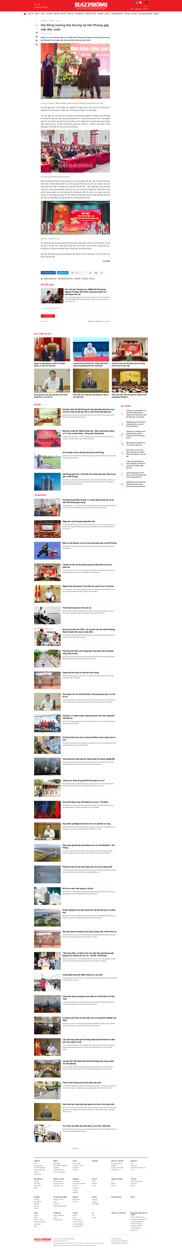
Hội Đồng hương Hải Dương (65, 278)
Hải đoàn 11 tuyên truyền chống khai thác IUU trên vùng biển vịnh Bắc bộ (88, 717)
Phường (113, 1183)
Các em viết (76, 1188)
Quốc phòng (37, 1174)
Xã (112, 1181)
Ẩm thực (36, 1206)
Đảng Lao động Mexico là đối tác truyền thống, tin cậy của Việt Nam (49, 364)
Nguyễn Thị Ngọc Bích (50, 278)
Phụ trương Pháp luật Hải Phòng (139, 1213)
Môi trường (76, 1167)
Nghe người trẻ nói (78, 1226)
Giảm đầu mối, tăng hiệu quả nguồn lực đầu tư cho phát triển (91, 396)
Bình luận (94, 1183)
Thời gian (97, 321)
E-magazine (138, 9)
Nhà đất (36, 1181)
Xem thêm (75, 1148)
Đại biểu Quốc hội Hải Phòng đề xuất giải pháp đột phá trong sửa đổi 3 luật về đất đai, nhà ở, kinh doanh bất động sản (88, 410)
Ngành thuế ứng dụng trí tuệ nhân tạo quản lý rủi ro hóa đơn (88, 586)
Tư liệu (94, 1185)
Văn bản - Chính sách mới (137, 1217)
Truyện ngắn (76, 1181)
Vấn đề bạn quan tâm (136, 1225)
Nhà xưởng (37, 1183)
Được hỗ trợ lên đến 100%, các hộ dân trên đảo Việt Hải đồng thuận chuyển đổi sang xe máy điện (89, 630)
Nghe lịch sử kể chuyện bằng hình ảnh (79, 521)
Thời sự (75, 1217)
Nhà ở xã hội (37, 1185)
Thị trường (56, 1167)
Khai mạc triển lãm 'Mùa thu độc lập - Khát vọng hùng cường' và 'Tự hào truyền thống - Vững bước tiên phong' (89, 432)
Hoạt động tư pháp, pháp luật (139, 1219)
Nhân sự (36, 1172)
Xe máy (94, 1217)
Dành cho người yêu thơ (79, 1183)
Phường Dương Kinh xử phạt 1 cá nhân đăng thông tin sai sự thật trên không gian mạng (88, 501)
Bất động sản (79, 14)
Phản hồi (75, 1201)
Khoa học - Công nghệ (117, 1167)
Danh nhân (56, 1203)
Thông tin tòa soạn (116, 1238)
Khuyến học (114, 1165)
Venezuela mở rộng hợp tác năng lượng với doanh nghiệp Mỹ (89, 759)
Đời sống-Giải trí (77, 1219)
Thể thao (127, 14)
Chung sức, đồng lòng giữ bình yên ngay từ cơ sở (84, 780)
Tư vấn (132, 1170)
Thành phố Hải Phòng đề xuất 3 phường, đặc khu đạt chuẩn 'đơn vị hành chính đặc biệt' (135, 465)
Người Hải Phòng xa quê (59, 1206)
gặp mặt (92, 278)
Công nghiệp (56, 1163)
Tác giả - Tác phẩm (58, 1183)
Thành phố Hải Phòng (136, 1181)
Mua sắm (36, 1203)
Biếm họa (75, 1192)
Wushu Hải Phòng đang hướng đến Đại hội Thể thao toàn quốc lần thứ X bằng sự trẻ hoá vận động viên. (88, 547)
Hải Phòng (77, 278)
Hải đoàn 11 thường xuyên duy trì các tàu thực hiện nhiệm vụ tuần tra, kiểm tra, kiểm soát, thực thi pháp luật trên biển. (89, 722)
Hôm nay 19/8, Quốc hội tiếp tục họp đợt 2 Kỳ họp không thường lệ (129, 396)
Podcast (145, 9)
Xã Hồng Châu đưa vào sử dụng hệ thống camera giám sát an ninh (89, 738)
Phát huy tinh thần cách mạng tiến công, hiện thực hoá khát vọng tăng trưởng (88, 652)
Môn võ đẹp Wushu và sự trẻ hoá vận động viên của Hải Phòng (90, 543)
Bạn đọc (156, 14)
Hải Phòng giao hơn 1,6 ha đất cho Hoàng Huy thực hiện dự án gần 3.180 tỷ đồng (89, 475)
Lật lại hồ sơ (37, 1224)
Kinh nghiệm (95, 1203)
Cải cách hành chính (39, 1170)
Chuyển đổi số (115, 1170)
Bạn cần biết (134, 1230)
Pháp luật (70, 14)
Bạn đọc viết (76, 1199)
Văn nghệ (100, 14)
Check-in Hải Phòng (78, 1222)
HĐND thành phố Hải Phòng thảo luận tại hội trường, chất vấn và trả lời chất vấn (135, 484)
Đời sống (134, 14)
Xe (92, 1213)
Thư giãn (75, 1190)
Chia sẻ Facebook (49, 272)
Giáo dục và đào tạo (116, 1163)
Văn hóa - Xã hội (38, 1219)
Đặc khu (113, 1185)
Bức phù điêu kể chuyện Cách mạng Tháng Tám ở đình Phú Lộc (90, 931)
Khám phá (94, 1199)
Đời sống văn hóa (58, 1181)
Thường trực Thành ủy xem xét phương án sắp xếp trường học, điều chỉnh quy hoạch (135, 434)
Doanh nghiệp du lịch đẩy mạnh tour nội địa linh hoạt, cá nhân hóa (89, 911)
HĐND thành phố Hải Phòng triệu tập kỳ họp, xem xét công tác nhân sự (135, 424)
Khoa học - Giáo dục (59, 14)
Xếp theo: (91, 321)
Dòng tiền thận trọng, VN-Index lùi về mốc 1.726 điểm (85, 802)
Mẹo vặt (36, 1208)
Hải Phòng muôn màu (40, 1222)
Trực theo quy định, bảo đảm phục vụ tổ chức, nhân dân (86, 1126)
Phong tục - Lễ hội (58, 1199)
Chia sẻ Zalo (63, 272)
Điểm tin (75, 1215)
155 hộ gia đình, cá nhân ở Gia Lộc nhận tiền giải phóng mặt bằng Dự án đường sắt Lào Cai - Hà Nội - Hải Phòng (88, 954)
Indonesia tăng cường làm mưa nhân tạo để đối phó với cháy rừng (89, 997)
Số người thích (105, 321)
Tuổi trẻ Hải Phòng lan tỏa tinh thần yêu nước (82, 1083)
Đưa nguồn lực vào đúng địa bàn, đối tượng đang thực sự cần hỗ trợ (50, 396)
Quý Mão (85, 278)
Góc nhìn (49, 14)
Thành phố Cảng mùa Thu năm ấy (77, 608)
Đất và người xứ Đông (145, 14)
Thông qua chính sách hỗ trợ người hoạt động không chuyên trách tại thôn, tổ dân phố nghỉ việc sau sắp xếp (136, 414)
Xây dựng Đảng (38, 1165)
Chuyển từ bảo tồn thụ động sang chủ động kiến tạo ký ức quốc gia (128, 364)
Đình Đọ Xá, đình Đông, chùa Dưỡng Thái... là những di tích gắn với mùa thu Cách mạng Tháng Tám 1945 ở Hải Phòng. (88, 677)
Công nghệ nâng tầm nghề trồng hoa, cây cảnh (83, 975)
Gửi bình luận (48, 316)
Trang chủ (44, 21)
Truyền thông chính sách (137, 1221)
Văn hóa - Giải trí (90, 14)
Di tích (55, 1201)
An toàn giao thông (78, 1224)
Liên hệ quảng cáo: (116, 1243)
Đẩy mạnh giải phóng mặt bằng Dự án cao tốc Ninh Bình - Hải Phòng (89, 846)
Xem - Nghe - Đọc (58, 1185)
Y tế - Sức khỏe (77, 1163)
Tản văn (75, 1185)
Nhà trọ (36, 1188)
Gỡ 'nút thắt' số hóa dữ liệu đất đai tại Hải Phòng (83, 452)
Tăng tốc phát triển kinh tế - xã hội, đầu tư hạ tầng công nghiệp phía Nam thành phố (90, 364)
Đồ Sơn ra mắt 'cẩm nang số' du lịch (78, 888)
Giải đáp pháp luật (135, 1228)
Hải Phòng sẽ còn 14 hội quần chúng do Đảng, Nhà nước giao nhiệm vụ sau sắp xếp (136, 453)
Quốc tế (107, 14)
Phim (35, 1226)
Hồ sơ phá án (134, 1165)
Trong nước (134, 1183)
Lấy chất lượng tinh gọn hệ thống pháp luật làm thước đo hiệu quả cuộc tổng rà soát (89, 1040)
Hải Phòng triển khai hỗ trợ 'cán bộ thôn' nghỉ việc (135, 444)
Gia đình (36, 1199)
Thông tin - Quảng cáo (118, 1213)
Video (132, 9)
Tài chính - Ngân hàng (59, 1172)
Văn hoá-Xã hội (57, 1219)
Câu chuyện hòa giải (136, 1223)
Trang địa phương (117, 14)
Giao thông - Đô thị (58, 1170)
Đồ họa (133, 1197)
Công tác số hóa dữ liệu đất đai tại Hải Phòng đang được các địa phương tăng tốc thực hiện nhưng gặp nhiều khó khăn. (89, 457)
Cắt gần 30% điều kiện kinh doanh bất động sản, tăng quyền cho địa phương (88, 1062)
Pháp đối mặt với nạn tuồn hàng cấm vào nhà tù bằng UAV (87, 867)
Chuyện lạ (94, 1201)
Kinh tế (37, 14)
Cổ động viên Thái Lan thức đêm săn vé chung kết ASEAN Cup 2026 (89, 1019)
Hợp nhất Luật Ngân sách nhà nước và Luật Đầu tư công (86, 824)
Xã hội (43, 14)
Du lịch (94, 1197)
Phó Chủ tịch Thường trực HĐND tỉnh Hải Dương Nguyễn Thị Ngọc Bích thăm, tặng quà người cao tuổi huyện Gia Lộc (85, 291)
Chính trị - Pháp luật (58, 1215)
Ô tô (93, 1215)
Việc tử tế (75, 1170)
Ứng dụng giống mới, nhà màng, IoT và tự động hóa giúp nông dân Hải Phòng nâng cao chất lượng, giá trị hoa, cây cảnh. (90, 979)
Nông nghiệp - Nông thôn (60, 1165)
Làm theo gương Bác (40, 1167)
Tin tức (58, 21)
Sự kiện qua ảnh (116, 1197)
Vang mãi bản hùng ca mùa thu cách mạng (81, 672)
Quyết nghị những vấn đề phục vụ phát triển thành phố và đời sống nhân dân (136, 475)
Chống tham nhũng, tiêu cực (138, 1167)
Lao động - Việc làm (78, 1165)
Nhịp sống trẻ (37, 1201)
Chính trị (30, 14)
